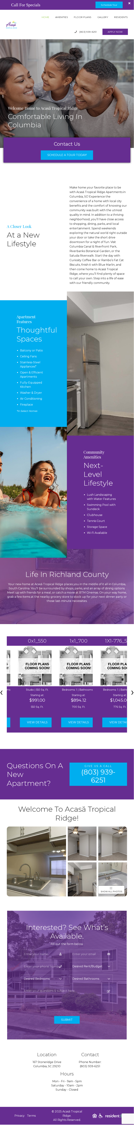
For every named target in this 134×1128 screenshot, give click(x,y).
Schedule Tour (109, 4)
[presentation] (132, 691)
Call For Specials (25, 5)
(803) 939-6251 (88, 31)
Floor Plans (82, 17)
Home (45, 17)
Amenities (61, 17)
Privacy (19, 1115)
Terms (31, 1115)
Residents (121, 17)
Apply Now (115, 31)
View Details (37, 722)
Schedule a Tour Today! (67, 155)
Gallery (102, 17)
